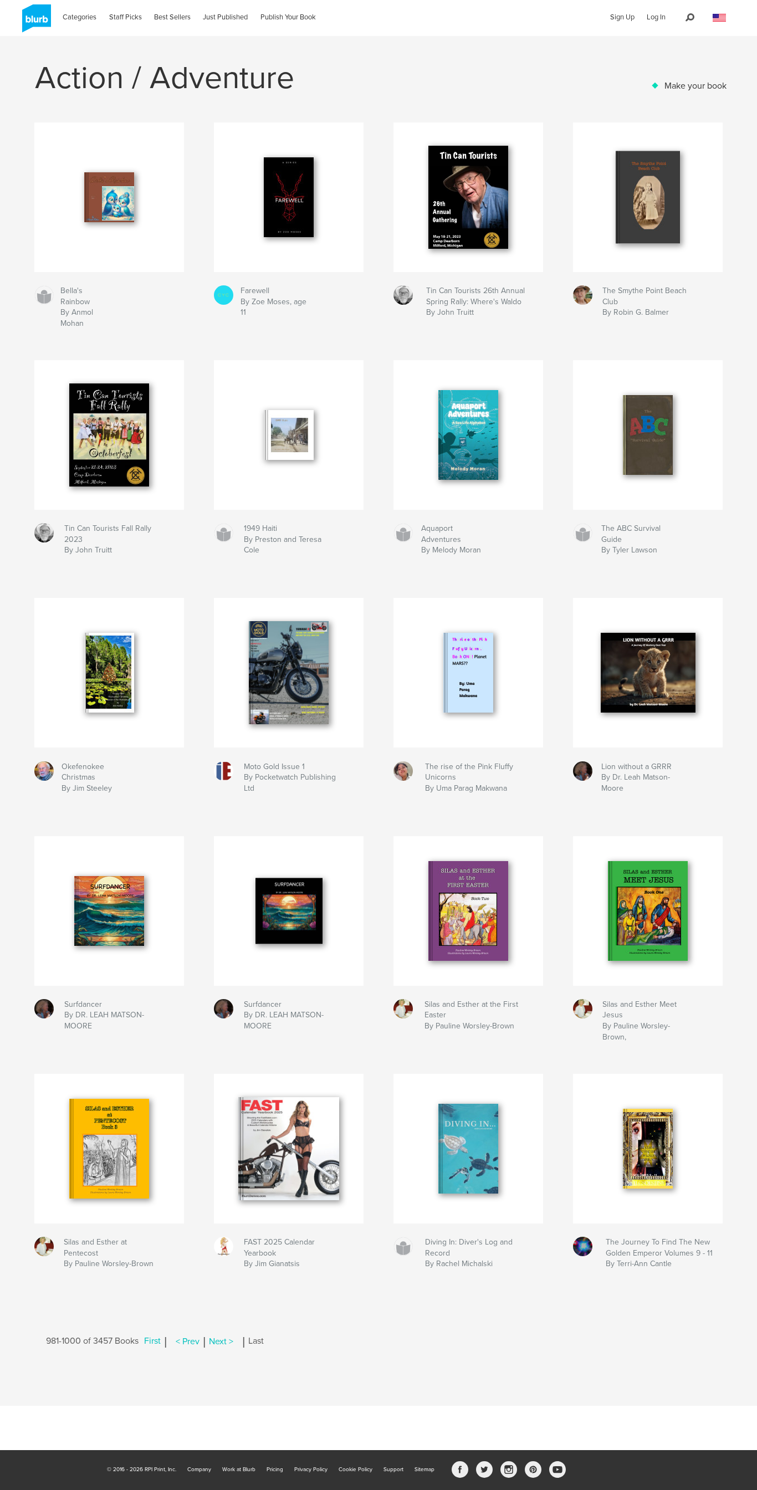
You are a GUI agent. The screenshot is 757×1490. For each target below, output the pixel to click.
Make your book (695, 85)
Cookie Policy (355, 1469)
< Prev (188, 1341)
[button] (719, 18)
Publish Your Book (288, 17)
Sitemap (424, 1469)
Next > (221, 1341)
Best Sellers (172, 17)
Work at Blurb (238, 1469)
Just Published (225, 17)
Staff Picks (125, 17)
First (152, 1341)
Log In (656, 17)
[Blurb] (34, 22)
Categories (79, 17)
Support (393, 1469)
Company (199, 1469)
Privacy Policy (311, 1469)
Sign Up (622, 17)
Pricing (275, 1469)
